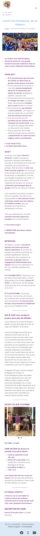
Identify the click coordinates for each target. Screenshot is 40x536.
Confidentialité (27, 527)
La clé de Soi (15, 524)
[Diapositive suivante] (33, 421)
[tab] (18, 437)
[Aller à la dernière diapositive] (6, 421)
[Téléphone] (28, 533)
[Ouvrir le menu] (36, 8)
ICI (24, 467)
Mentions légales (14, 527)
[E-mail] (34, 533)
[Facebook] (21, 533)
